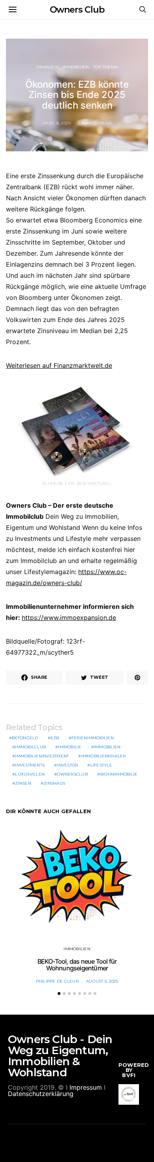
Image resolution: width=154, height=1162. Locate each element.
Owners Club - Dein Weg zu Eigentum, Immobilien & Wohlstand (60, 1056)
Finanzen (47, 67)
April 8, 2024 (57, 123)
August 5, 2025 (102, 981)
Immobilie (69, 747)
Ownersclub (72, 774)
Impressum (85, 1087)
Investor (67, 765)
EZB (55, 737)
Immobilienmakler (103, 756)
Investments (30, 765)
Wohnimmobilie (118, 774)
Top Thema (105, 67)
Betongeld (25, 737)
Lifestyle (101, 765)
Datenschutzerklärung (40, 1094)
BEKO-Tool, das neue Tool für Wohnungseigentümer (77, 964)
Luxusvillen (30, 774)
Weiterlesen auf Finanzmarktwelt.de (59, 365)
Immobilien (75, 67)
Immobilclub (30, 747)
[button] (59, 993)
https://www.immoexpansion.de (69, 617)
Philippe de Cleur (57, 981)
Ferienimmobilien (92, 737)
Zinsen (23, 783)
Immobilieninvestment (42, 756)
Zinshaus (54, 783)
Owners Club (77, 9)
